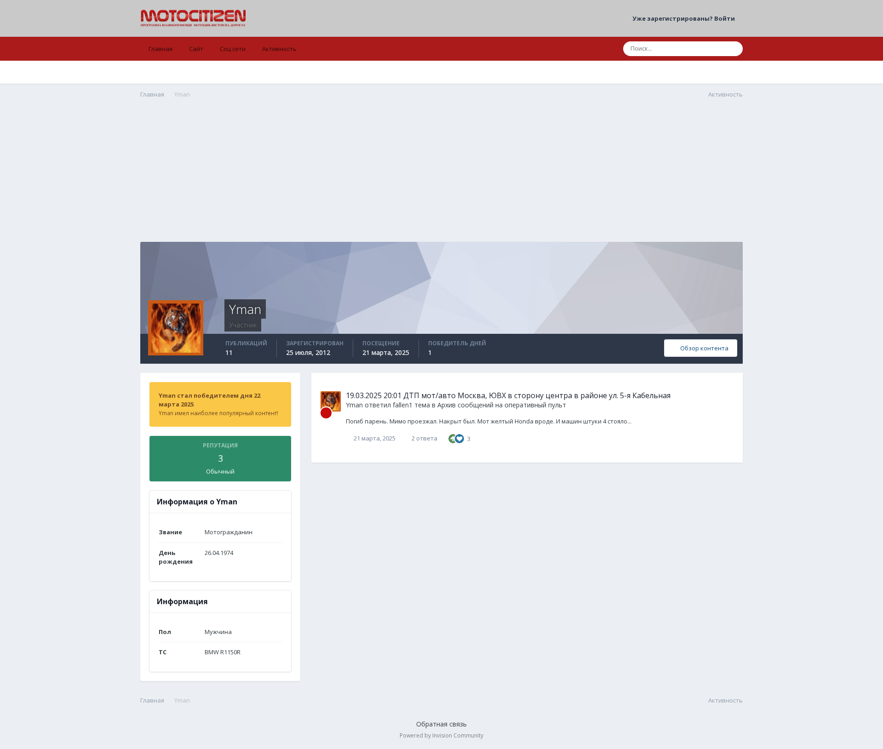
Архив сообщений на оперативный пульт (501, 404)
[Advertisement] (441, 177)
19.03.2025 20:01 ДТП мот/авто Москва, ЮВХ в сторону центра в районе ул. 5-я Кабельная (508, 395)
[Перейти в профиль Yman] (331, 401)
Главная (160, 49)
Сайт (196, 49)
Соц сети (233, 49)
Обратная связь (441, 724)
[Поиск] (733, 48)
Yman (354, 404)
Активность (279, 49)
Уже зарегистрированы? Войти (685, 18)
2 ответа (423, 438)
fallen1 (403, 404)
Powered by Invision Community (441, 735)
